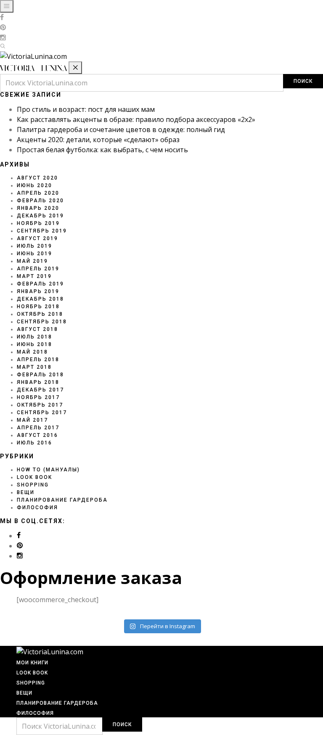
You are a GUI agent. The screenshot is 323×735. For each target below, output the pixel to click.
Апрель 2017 (38, 428)
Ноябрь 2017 (38, 397)
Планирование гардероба (62, 500)
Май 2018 (32, 352)
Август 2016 (37, 435)
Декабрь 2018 (40, 299)
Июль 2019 (34, 246)
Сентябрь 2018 (42, 322)
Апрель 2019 (38, 269)
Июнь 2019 (34, 253)
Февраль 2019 (40, 284)
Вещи (25, 492)
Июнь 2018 (34, 344)
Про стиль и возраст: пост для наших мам (86, 109)
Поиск (303, 81)
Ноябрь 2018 (38, 306)
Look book (34, 477)
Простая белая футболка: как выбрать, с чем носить (102, 149)
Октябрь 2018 (40, 314)
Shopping (33, 485)
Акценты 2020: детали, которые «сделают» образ (98, 139)
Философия (37, 507)
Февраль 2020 (40, 201)
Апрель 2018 (38, 359)
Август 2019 (37, 238)
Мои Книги (32, 663)
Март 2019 (34, 276)
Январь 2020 (38, 208)
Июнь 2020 (34, 185)
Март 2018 (34, 367)
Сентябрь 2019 (42, 231)
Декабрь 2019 (40, 216)
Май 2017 (32, 420)
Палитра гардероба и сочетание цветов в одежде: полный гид (121, 129)
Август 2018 (37, 329)
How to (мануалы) (48, 470)
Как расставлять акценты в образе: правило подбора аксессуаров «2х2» (136, 119)
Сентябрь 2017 (42, 412)
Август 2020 (37, 178)
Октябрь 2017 (40, 405)
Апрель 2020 (38, 193)
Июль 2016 (34, 443)
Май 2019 (32, 261)
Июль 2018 (34, 337)
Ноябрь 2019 (38, 223)
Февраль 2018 (40, 375)
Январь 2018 (38, 382)
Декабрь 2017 (40, 390)
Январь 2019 (38, 291)
